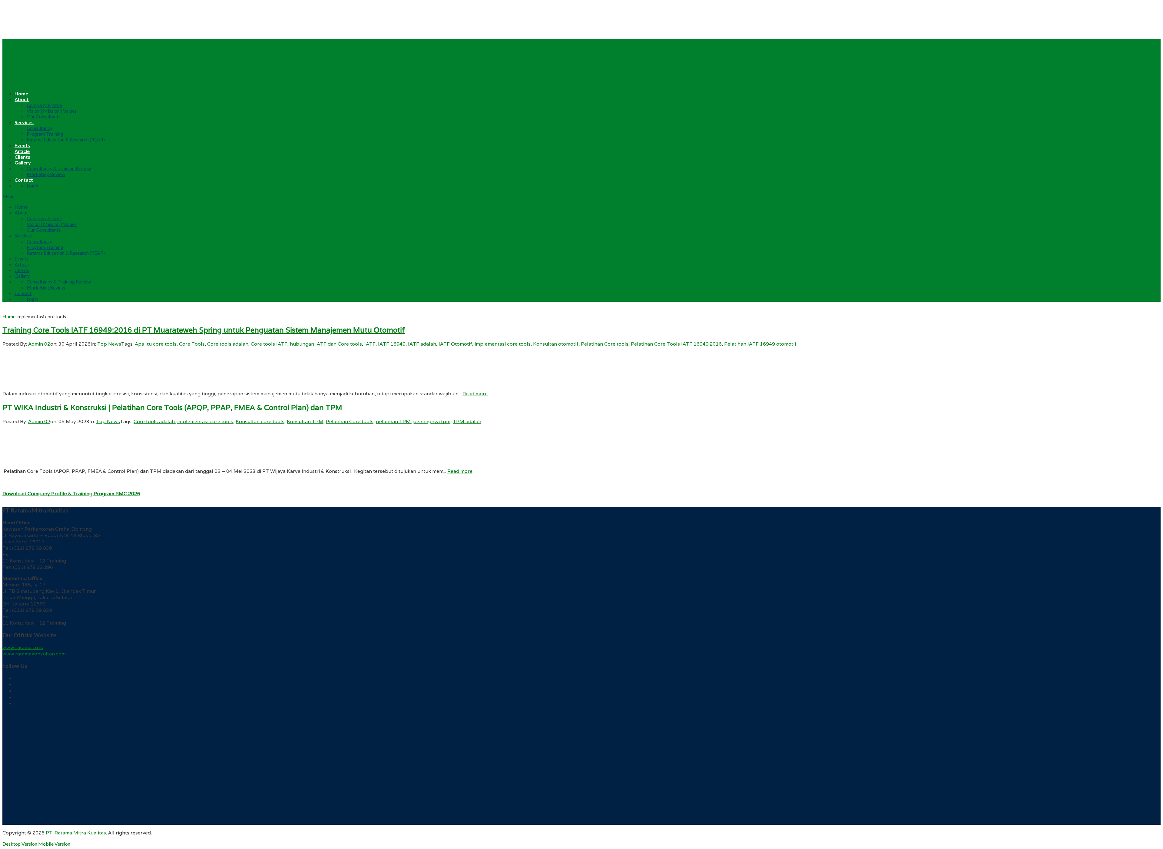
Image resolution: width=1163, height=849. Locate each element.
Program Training (45, 134)
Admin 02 (39, 344)
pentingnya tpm (431, 421)
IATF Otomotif (455, 344)
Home (21, 93)
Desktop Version (19, 844)
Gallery (23, 162)
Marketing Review (46, 174)
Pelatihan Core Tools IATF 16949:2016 (676, 344)
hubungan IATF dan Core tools (326, 344)
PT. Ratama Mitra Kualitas (76, 833)
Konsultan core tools (260, 421)
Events (22, 145)
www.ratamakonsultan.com (34, 654)
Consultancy (39, 128)
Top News (109, 344)
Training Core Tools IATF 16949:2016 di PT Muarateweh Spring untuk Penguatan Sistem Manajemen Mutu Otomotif (203, 330)
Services (24, 122)
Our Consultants (44, 116)
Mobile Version (54, 844)
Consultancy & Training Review (59, 168)
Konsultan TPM (305, 421)
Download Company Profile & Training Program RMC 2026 (71, 493)
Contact (24, 180)
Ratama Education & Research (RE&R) (66, 139)
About (22, 99)
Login (32, 185)
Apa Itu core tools (156, 344)
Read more (475, 393)
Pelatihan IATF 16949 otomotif (760, 344)
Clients (22, 157)
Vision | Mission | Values (52, 111)
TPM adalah (467, 421)
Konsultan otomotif (555, 344)
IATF (370, 344)
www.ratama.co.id (22, 647)
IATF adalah (422, 344)
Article (22, 151)
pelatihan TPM (393, 421)
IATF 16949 (392, 344)
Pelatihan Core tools (604, 344)
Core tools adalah (227, 344)
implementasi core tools (503, 344)
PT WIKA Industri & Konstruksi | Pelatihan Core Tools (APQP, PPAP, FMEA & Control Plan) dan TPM (172, 407)
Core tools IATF (269, 344)
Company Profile (44, 105)
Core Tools (192, 344)
